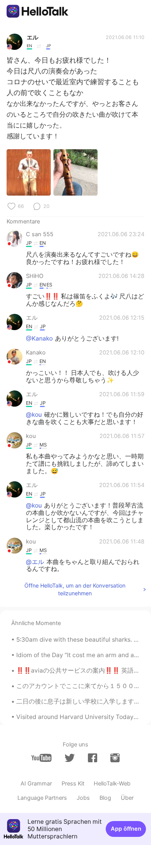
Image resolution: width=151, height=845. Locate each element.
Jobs (83, 797)
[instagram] (115, 757)
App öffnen (126, 828)
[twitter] (70, 758)
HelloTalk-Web (112, 783)
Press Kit (73, 783)
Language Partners (42, 797)
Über (127, 797)
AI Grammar (36, 783)
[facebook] (92, 757)
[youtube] (41, 758)
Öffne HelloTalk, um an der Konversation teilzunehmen (74, 589)
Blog (105, 797)
